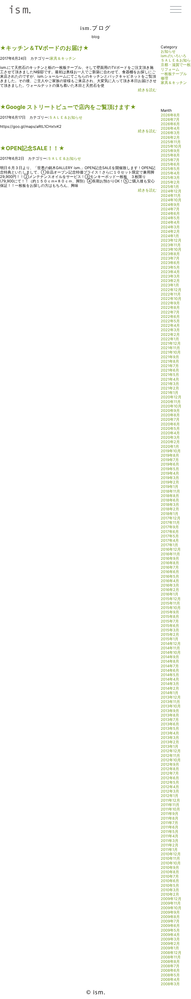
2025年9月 (170, 150)
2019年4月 (170, 473)
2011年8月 (169, 818)
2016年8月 (170, 562)
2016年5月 (170, 576)
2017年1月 (169, 545)
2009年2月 (170, 943)
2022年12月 (171, 289)
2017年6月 (170, 531)
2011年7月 (169, 822)
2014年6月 (170, 670)
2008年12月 (171, 952)
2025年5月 (170, 168)
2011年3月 (169, 840)
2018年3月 (170, 504)
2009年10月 (171, 907)
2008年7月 (170, 966)
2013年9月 (170, 710)
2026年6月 (170, 124)
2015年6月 (170, 625)
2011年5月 (169, 831)
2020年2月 (170, 441)
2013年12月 (171, 697)
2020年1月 (170, 446)
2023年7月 (170, 258)
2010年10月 (171, 863)
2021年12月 (171, 343)
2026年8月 (170, 115)
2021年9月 (170, 357)
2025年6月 (170, 164)
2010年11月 (170, 858)
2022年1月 (170, 339)
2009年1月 (170, 948)
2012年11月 (170, 755)
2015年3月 (170, 630)
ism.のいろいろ (173, 55)
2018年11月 (170, 491)
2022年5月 (170, 321)
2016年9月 (170, 558)
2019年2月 (170, 482)
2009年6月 (170, 925)
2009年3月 (170, 939)
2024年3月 (170, 227)
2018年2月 (170, 509)
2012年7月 (170, 773)
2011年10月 (170, 809)
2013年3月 (170, 737)
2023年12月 (171, 240)
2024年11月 (171, 195)
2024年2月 (170, 231)
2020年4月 (170, 433)
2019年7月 (170, 459)
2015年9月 (170, 612)
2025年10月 (171, 146)
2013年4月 (170, 733)
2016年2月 (170, 589)
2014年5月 (170, 674)
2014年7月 (170, 666)
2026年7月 (170, 119)
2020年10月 (171, 406)
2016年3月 (170, 585)
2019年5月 (170, 468)
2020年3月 (170, 437)
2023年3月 (170, 276)
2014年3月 (170, 683)
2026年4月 (170, 128)
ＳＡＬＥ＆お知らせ (65, 117)
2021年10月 (171, 352)
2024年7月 (170, 209)
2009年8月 (170, 916)
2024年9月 (170, 204)
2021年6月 (170, 370)
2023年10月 (171, 249)
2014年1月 (169, 692)
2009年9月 (170, 912)
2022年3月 (170, 329)
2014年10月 (171, 652)
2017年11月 (170, 522)
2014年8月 (170, 661)
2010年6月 (170, 880)
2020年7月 (170, 419)
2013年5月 (170, 728)
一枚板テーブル (174, 73)
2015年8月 (170, 616)
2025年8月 (170, 155)
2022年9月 (170, 303)
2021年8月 (170, 361)
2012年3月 (170, 791)
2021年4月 (170, 379)
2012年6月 (170, 778)
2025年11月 (171, 141)
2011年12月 (170, 800)
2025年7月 (170, 159)
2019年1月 (169, 486)
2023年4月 (170, 271)
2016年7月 (170, 567)
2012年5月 (170, 782)
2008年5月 (170, 975)
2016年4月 (170, 580)
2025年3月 (170, 177)
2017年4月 (170, 540)
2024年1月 (170, 235)
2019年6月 (170, 464)
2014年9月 (170, 656)
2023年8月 (170, 253)
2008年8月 (170, 961)
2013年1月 (169, 746)
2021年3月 (170, 383)
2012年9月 (170, 764)
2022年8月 (170, 307)
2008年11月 (171, 957)
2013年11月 (170, 701)
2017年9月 (170, 527)
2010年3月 (170, 890)
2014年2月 (170, 688)
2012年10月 (171, 760)
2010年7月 (170, 876)
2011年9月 (169, 813)
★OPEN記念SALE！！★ (32, 148)
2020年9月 (170, 410)
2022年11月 (171, 294)
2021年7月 (170, 365)
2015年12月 (171, 598)
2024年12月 (171, 191)
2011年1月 (169, 849)
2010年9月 (170, 867)
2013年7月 (170, 719)
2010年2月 (170, 894)
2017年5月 (170, 536)
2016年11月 (170, 554)
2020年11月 (171, 401)
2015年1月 (169, 639)
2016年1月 (169, 594)
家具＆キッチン (63, 58)
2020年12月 (171, 397)
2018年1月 (169, 513)
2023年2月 (170, 280)
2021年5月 (170, 374)
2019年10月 (171, 451)
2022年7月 (170, 312)
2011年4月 (169, 836)
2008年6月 (170, 970)
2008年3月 (170, 984)
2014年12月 (171, 643)
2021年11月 (170, 347)
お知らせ (168, 51)
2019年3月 (170, 477)
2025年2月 (170, 182)
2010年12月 (171, 854)
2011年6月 (169, 827)
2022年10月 (171, 298)
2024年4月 (170, 222)
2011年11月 (170, 804)
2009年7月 (170, 921)
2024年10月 (171, 200)
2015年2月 (170, 634)
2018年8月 (170, 495)
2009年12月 (171, 898)
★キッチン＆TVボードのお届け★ (44, 48)
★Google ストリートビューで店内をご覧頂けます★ (68, 107)
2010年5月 (170, 885)
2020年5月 (170, 428)
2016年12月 (171, 549)
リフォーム (170, 69)
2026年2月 (170, 137)
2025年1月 (170, 186)
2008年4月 (170, 979)
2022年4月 (170, 325)
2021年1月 (169, 392)
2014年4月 (170, 679)
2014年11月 (170, 648)
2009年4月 (170, 934)
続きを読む (147, 89)
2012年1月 (169, 795)
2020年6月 (170, 424)
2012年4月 (170, 786)
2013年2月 (170, 742)
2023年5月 (170, 267)
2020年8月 (170, 415)
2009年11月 (171, 903)
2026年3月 (170, 132)
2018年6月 (170, 500)
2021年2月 (170, 388)
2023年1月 (170, 285)
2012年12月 (171, 750)
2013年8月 (170, 715)
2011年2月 (169, 845)
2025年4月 (170, 173)
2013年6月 (170, 724)
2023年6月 (170, 262)
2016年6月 (170, 571)
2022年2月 (170, 334)
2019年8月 (170, 455)
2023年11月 (171, 245)
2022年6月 (170, 316)
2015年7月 (170, 621)
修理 (164, 78)
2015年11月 (170, 603)
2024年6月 (170, 213)
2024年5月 (170, 218)
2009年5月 (170, 930)
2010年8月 (170, 872)
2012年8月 (170, 768)
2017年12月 (171, 518)
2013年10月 (171, 706)
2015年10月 (171, 607)
